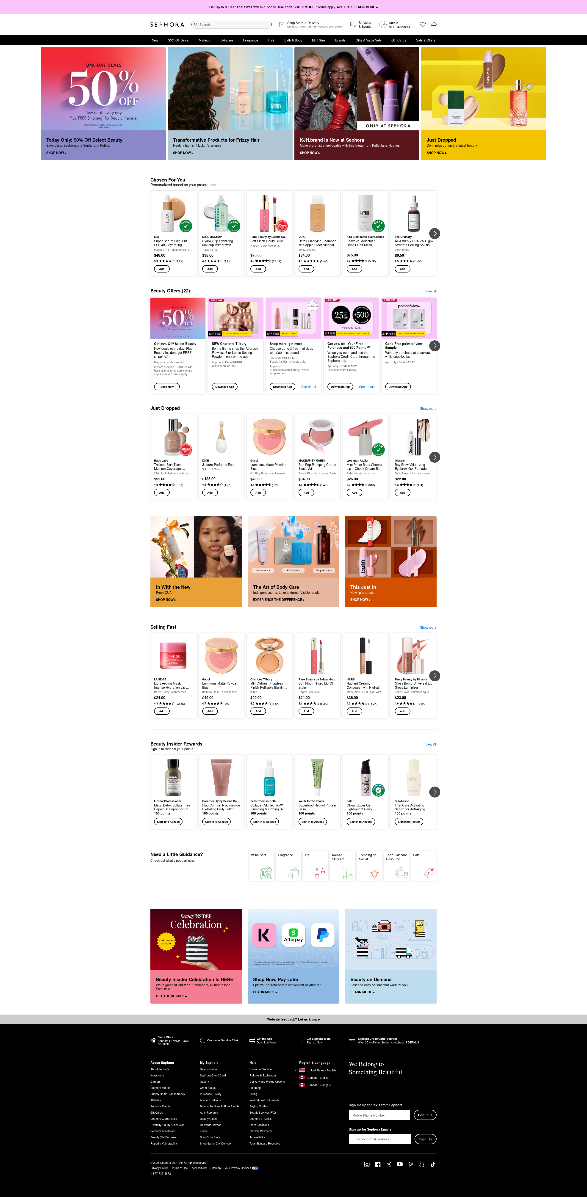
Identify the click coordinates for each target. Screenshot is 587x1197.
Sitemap (215, 1168)
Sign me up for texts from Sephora (375, 1105)
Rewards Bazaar (210, 1125)
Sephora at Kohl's (260, 1118)
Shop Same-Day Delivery (216, 1143)
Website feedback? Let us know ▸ (293, 1019)
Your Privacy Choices (237, 1168)
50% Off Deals (178, 40)
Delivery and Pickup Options (267, 1081)
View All (431, 744)
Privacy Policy (159, 1168)
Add (161, 269)
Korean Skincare (338, 857)
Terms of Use (180, 1168)
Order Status (208, 1088)
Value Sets (258, 855)
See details (309, 386)
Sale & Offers (425, 40)
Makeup (204, 40)
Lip (307, 855)
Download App (224, 387)
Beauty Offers (208, 1118)
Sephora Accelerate (162, 1131)
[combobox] (231, 24)
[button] (173, 792)
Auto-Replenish (209, 1112)
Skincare (227, 40)
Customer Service (260, 1069)
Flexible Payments (260, 1131)
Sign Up (425, 1139)
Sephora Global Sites (163, 1118)
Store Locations (259, 1125)
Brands (340, 40)
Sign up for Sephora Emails (370, 1129)
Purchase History (210, 1094)
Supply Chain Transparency (167, 1094)
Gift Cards (398, 40)
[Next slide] (434, 233)
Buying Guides (258, 1106)
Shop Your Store (210, 1137)
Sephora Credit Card (213, 1075)
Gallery (204, 1081)
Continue (425, 1115)
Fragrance (250, 40)
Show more (428, 408)
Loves (204, 1131)
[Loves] (422, 24)
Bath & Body (293, 40)
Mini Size (318, 40)
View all (431, 291)
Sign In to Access (168, 822)
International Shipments (264, 1100)
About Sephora (159, 1069)
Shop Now (167, 387)
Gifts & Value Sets (369, 40)
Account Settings (210, 1100)
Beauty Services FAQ (262, 1112)
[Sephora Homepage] (167, 24)
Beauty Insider (209, 1069)
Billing (253, 1094)
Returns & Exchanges (263, 1075)
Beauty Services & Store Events (219, 1106)
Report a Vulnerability (163, 1143)
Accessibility (257, 1137)
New (155, 40)
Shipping (255, 1088)
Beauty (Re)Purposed (163, 1137)
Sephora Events (160, 1106)
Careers (155, 1081)
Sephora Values (160, 1088)
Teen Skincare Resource (396, 857)
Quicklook (173, 229)
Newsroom (157, 1075)
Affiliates (155, 1100)
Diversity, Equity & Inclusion (167, 1125)
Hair (271, 40)
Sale (416, 855)
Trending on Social (368, 857)
